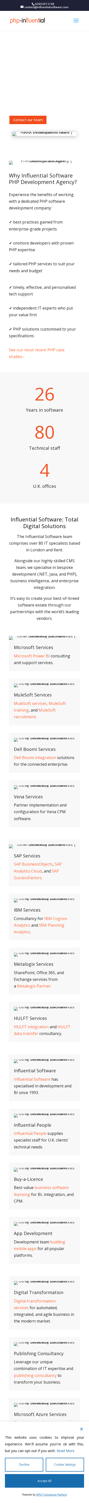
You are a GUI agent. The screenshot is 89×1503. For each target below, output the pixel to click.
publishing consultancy (35, 1375)
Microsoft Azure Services (40, 1414)
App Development (33, 1233)
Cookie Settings (65, 1464)
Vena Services (28, 797)
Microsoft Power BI (32, 656)
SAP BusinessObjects (33, 864)
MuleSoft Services (33, 695)
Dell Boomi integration (35, 757)
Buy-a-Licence (28, 1179)
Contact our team (28, 119)
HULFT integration (31, 1027)
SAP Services (27, 856)
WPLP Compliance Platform (51, 1494)
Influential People (32, 1125)
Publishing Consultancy (39, 1353)
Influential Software (35, 1071)
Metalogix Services (33, 964)
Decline (24, 1464)
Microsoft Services (33, 647)
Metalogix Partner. (34, 986)
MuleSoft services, (31, 703)
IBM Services (27, 910)
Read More (65, 1450)
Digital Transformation (38, 1292)
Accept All (44, 1481)
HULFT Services (30, 1018)
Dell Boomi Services (35, 749)
